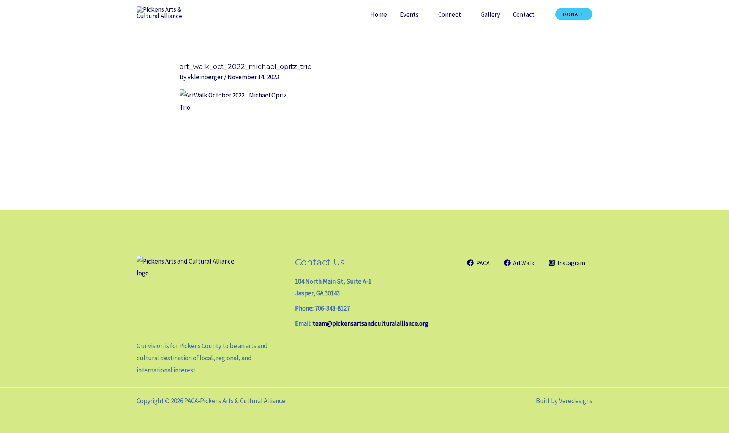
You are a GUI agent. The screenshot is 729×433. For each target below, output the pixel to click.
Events (409, 14)
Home (378, 14)
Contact (524, 14)
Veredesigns (575, 401)
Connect (449, 14)
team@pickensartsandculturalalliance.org (370, 323)
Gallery (490, 14)
